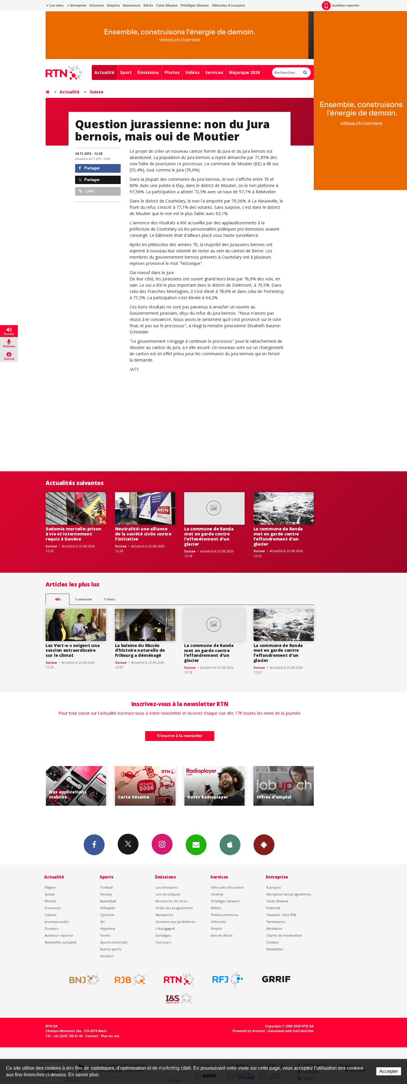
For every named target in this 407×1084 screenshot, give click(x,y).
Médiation (274, 928)
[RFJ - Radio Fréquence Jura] (227, 979)
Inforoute (96, 5)
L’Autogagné (165, 928)
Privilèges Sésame (195, 5)
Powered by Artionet (249, 1031)
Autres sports (110, 949)
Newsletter (275, 949)
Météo (216, 908)
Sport (126, 72)
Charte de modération (284, 935)
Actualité (104, 72)
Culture (51, 915)
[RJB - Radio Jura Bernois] (130, 979)
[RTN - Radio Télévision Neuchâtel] (179, 979)
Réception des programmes (288, 894)
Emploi (216, 928)
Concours (163, 942)
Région (50, 887)
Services (214, 72)
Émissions (148, 72)
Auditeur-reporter (345, 5)
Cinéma (217, 894)
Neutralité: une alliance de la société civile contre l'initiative (143, 534)
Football (106, 887)
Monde (50, 901)
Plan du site (110, 1036)
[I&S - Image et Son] (179, 999)
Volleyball (107, 908)
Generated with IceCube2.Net (291, 1031)
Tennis (105, 935)
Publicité (273, 908)
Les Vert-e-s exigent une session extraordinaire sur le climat (73, 650)
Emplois (113, 5)
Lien (89, 191)
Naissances (132, 5)
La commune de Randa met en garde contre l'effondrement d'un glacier (209, 536)
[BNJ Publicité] (82, 979)
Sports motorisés (113, 942)
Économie (53, 908)
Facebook (94, 844)
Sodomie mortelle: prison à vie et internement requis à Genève (73, 534)
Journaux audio (57, 922)
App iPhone (230, 844)
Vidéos (192, 72)
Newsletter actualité (61, 942)
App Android (264, 844)
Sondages (163, 935)
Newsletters (196, 844)
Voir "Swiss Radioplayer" (201, 786)
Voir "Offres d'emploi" (270, 786)
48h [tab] (57, 599)
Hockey (106, 894)
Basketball (108, 901)
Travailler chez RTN (281, 915)
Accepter (388, 1071)
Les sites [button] (56, 5)
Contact (272, 942)
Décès (148, 5)
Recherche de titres (171, 901)
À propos (273, 887)
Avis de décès (221, 935)
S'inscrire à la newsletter (179, 736)
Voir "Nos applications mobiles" (62, 786)
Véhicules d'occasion (228, 5)
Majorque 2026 (244, 72)
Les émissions (167, 887)
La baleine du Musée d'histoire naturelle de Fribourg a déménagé (140, 650)
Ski (102, 922)
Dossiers (51, 928)
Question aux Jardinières (175, 922)
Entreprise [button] (77, 5)
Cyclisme (107, 915)
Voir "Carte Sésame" (131, 786)
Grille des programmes (174, 908)
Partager (91, 168)
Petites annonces (224, 915)
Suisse (96, 92)
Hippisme (107, 928)
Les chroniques (168, 894)
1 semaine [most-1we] (83, 599)
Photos (172, 72)
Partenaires (275, 922)
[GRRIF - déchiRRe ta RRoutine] (276, 979)
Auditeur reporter (59, 935)
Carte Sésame (167, 5)
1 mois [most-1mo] (109, 599)
